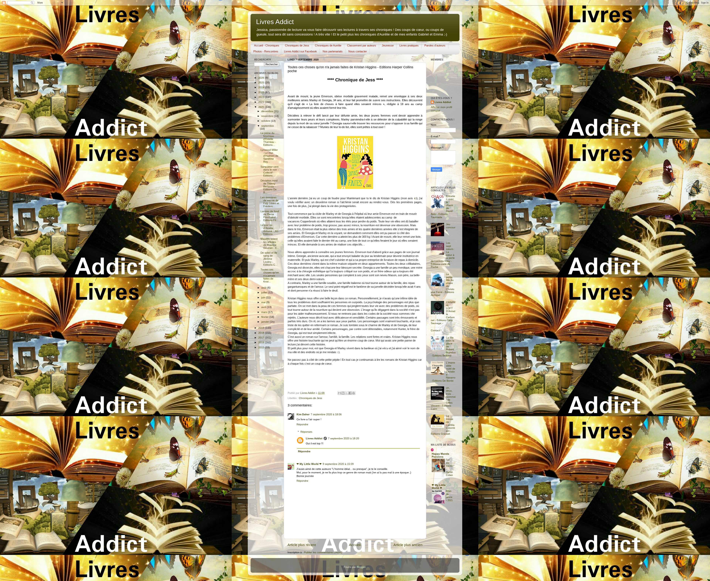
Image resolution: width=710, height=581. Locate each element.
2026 (261, 77)
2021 (261, 102)
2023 (261, 92)
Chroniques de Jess (297, 45)
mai (263, 302)
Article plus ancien (407, 545)
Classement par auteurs (361, 45)
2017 (261, 337)
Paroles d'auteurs (434, 45)
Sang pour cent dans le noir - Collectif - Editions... (270, 171)
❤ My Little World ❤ (309, 464)
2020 (261, 107)
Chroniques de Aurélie (328, 45)
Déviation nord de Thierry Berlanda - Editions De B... (269, 186)
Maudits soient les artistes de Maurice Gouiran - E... (270, 243)
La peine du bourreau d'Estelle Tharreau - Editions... (268, 139)
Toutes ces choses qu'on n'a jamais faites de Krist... (270, 275)
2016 (261, 342)
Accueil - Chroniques (266, 45)
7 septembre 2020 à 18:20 (343, 438)
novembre (267, 116)
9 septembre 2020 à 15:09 (338, 464)
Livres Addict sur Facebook (300, 51)
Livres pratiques (409, 45)
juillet (264, 292)
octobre (266, 120)
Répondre (302, 424)
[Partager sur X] (346, 393)
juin (263, 297)
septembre (267, 125)
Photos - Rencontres (265, 51)
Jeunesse (388, 45)
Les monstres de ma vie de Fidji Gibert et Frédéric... (270, 202)
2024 (261, 87)
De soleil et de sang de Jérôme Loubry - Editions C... (269, 258)
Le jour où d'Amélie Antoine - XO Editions (269, 229)
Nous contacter (357, 51)
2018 (261, 332)
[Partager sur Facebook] (350, 393)
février (265, 317)
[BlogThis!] (343, 393)
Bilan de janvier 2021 (449, 496)
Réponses (306, 431)
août (264, 287)
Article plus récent (302, 545)
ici (415, 198)
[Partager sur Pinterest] (353, 393)
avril (264, 307)
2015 (261, 347)
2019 (261, 327)
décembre (267, 111)
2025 (261, 82)
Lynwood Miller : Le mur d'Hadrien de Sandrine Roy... (269, 156)
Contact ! (436, 330)
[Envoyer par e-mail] (339, 393)
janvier (265, 321)
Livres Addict (275, 22)
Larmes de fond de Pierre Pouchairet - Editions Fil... (270, 216)
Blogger (361, 567)
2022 (261, 97)
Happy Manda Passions (440, 455)
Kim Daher (303, 414)
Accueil (355, 545)
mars (264, 312)
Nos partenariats (333, 51)
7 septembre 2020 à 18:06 (326, 414)
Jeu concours (450, 227)
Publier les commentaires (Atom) (323, 552)
